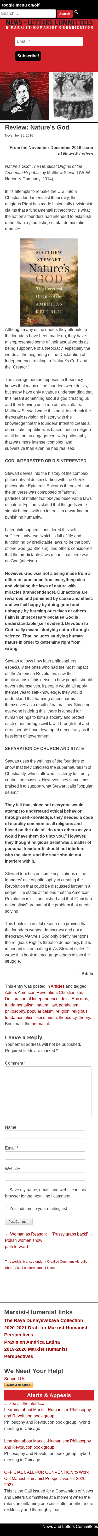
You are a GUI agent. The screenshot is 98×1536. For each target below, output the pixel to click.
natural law (47, 1005)
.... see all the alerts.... (24, 1403)
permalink (41, 1024)
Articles (58, 986)
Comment (15, 1063)
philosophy (15, 1011)
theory (84, 1017)
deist (65, 999)
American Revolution (37, 992)
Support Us (14, 1379)
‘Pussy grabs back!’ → (72, 1234)
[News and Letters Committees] (49, 28)
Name (12, 1127)
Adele (10, 992)
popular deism (40, 1011)
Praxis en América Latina (32, 1342)
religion (63, 1011)
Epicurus (80, 999)
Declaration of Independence (32, 999)
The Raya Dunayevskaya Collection (43, 1320)
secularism (47, 1017)
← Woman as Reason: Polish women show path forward (26, 1240)
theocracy (68, 1017)
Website (12, 1169)
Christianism (70, 992)
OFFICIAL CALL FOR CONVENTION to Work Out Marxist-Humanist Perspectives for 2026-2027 (46, 1478)
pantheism (68, 1005)
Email (11, 1148)
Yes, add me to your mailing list (37, 1208)
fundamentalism (19, 1005)
